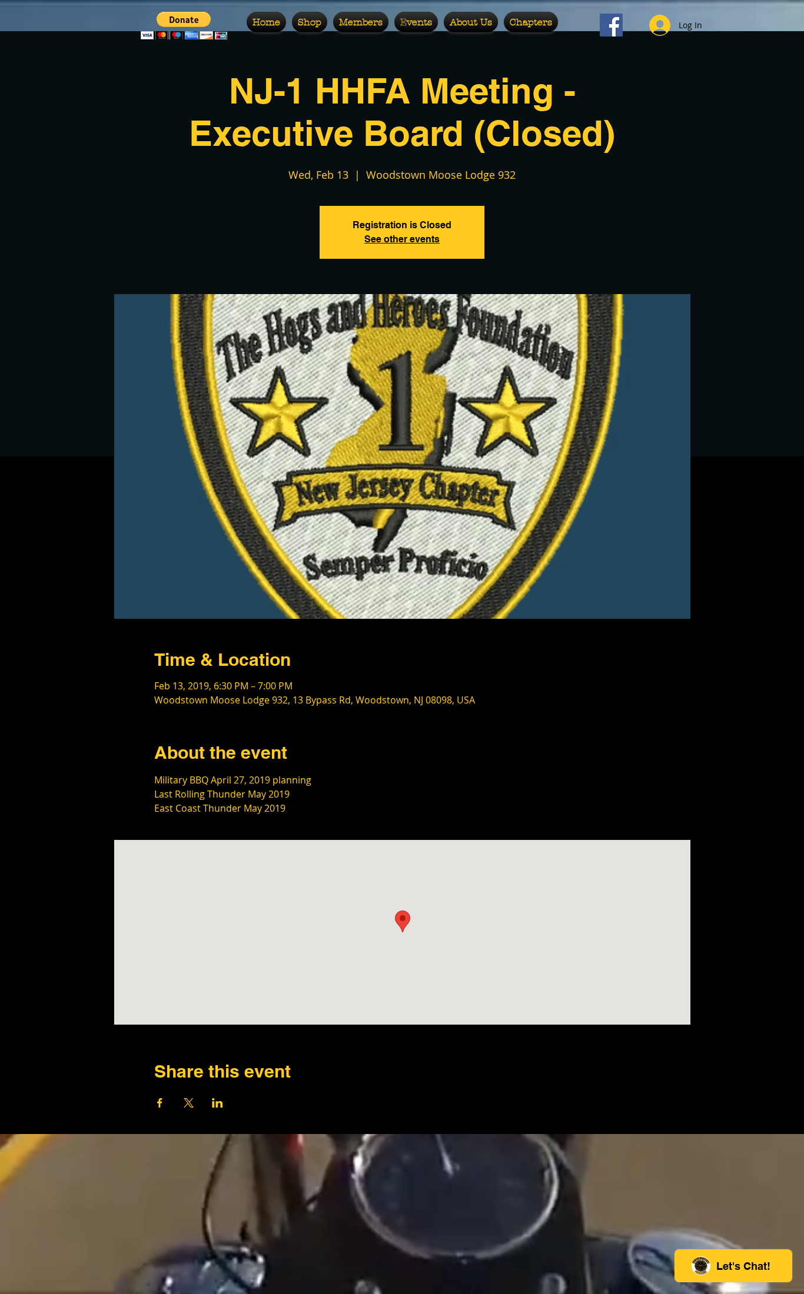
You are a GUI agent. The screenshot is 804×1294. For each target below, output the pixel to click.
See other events (402, 239)
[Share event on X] (188, 1103)
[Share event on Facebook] (159, 1103)
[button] (184, 25)
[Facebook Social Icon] (611, 25)
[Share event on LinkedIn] (217, 1103)
